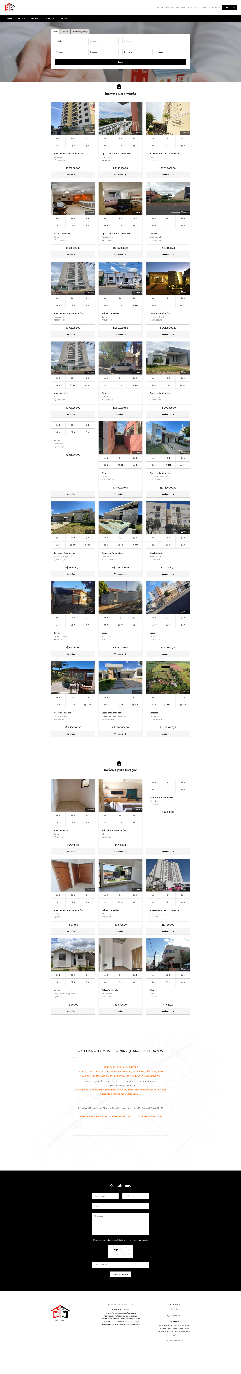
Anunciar (50, 18)
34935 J (217, 7)
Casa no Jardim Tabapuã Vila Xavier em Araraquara (120, 1319)
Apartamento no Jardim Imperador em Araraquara (121, 1324)
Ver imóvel (71, 175)
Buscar (120, 62)
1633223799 (230, 7)
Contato (63, 18)
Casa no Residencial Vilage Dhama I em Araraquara (120, 1321)
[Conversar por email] (177, 1309)
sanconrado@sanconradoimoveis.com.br (174, 7)
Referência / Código (80, 32)
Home (9, 18)
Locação (35, 18)
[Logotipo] (22, 7)
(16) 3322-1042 (201, 7)
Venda (20, 18)
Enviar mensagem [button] (120, 1274)
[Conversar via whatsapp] (171, 1309)
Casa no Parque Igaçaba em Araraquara (120, 1313)
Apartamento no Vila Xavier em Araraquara (120, 1316)
